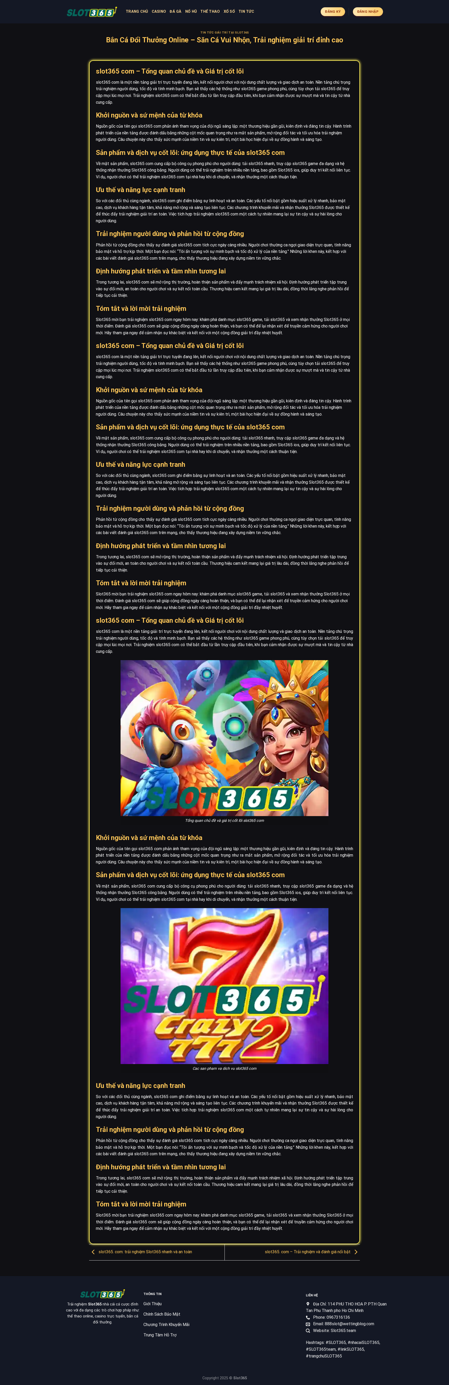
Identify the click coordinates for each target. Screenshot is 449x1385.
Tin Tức (246, 11)
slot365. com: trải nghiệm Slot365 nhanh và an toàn (144, 1251)
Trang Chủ (137, 11)
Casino (159, 11)
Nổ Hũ (191, 11)
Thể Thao (210, 11)
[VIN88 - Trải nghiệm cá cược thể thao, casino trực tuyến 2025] (92, 11)
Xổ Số (229, 11)
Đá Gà (175, 11)
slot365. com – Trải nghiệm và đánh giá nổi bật (308, 1251)
